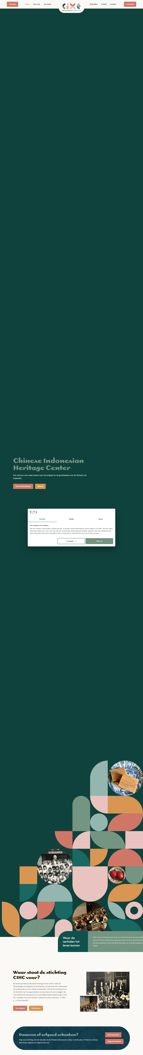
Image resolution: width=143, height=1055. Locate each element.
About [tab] (101, 519)
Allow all (99, 541)
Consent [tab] (42, 519)
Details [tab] (71, 519)
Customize (70, 541)
